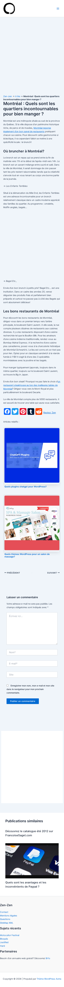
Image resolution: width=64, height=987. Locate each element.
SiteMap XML (6, 923)
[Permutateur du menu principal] (58, 8)
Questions (5, 919)
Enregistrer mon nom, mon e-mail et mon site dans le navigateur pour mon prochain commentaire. (30, 689)
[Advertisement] (32, 59)
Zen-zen (7, 96)
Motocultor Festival (9, 935)
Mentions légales (8, 915)
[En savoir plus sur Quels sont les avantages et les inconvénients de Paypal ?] (31, 860)
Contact (4, 912)
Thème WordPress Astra (49, 979)
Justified (4, 942)
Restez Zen (49, 412)
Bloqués (4, 938)
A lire (17, 96)
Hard (2, 946)
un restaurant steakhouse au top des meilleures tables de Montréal (31, 385)
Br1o (48, 958)
